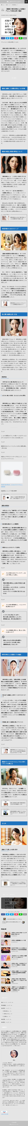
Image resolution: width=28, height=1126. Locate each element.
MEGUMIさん (11, 13)
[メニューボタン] (26, 1)
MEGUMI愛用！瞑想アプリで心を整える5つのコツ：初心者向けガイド (18, 813)
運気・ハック (7, 1022)
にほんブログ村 (4, 1114)
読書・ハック (7, 1019)
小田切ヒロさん (7, 1013)
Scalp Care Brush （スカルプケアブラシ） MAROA (12, 485)
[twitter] (14, 1122)
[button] (3, 38)
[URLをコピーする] (25, 38)
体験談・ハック (7, 1005)
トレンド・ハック (8, 1002)
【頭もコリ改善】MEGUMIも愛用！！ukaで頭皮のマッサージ (17, 497)
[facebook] (12, 1122)
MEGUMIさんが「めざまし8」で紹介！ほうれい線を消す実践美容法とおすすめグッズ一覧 (17, 751)
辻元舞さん (6, 1016)
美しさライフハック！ (14, 1)
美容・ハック (5, 13)
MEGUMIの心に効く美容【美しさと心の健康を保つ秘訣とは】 (18, 218)
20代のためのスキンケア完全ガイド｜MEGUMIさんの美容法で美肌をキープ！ (18, 884)
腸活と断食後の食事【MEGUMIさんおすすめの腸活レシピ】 (18, 803)
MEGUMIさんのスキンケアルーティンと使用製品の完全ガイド (18, 303)
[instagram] (15, 1122)
